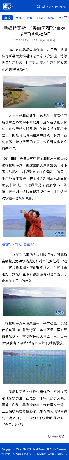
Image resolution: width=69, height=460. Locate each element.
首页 (7, 17)
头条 (19, 18)
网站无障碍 (60, 6)
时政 (30, 18)
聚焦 (51, 18)
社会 (40, 18)
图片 (62, 18)
